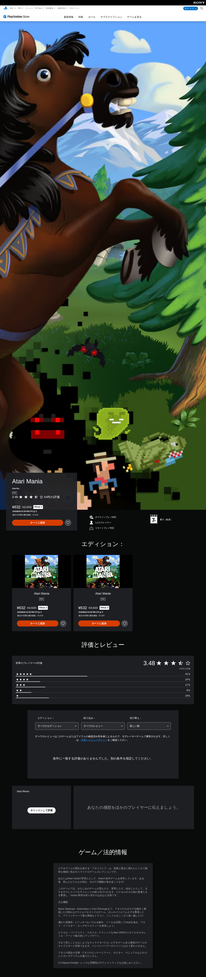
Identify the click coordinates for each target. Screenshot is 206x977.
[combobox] (57, 726)
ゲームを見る (134, 16)
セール (91, 16)
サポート (73, 8)
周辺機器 (49, 8)
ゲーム (28, 8)
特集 (80, 16)
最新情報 (61, 8)
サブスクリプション (111, 16)
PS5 (19, 8)
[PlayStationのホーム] (5, 8)
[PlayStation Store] (17, 16)
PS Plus (38, 8)
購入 (12, 8)
